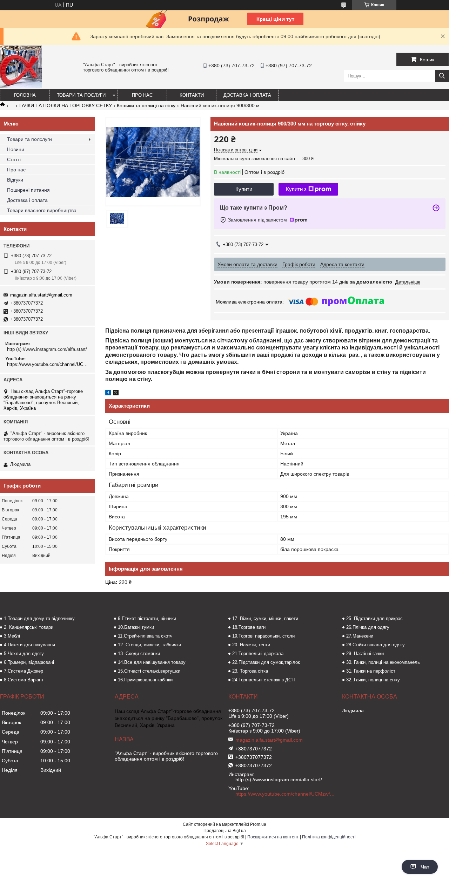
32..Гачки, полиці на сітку (373, 679)
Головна (25, 95)
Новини (15, 149)
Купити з (296, 189)
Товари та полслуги (29, 139)
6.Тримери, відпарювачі (29, 662)
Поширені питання (28, 190)
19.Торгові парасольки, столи (263, 636)
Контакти (192, 95)
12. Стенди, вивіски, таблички (149, 644)
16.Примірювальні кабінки (145, 679)
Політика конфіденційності (329, 837)
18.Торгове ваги (249, 627)
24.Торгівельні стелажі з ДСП (263, 679)
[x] (116, 393)
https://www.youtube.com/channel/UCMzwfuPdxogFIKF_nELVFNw (48, 364)
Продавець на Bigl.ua (224, 830)
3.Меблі (12, 636)
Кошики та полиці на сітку (146, 105)
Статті (14, 159)
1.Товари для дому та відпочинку (39, 618)
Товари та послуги (81, 95)
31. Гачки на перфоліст (370, 671)
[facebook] (108, 393)
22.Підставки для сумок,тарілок (266, 662)
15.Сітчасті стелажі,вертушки (149, 671)
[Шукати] (442, 76)
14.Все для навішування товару (152, 662)
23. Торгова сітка (250, 671)
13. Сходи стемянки (139, 653)
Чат (425, 867)
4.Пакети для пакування (29, 644)
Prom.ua (258, 824)
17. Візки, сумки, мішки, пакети (265, 618)
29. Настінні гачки (365, 653)
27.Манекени (359, 636)
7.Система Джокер (23, 671)
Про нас (142, 95)
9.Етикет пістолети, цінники (147, 618)
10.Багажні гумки (136, 627)
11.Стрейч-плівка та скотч (145, 636)
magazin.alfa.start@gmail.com (41, 295)
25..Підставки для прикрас (374, 618)
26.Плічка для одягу (367, 627)
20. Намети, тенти (251, 644)
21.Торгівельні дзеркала (257, 653)
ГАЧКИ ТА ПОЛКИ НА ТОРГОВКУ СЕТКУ (65, 105)
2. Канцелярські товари (28, 627)
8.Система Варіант (23, 679)
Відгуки (15, 180)
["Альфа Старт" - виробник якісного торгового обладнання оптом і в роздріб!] (21, 86)
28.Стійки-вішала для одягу (375, 644)
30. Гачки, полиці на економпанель (383, 662)
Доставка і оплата (247, 95)
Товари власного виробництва (41, 210)
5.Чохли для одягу (24, 653)
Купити (243, 189)
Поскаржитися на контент (273, 837)
